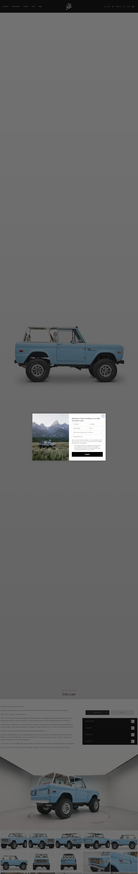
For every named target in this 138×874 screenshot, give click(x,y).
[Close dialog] (103, 416)
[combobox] (86, 432)
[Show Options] (101, 432)
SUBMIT (87, 454)
